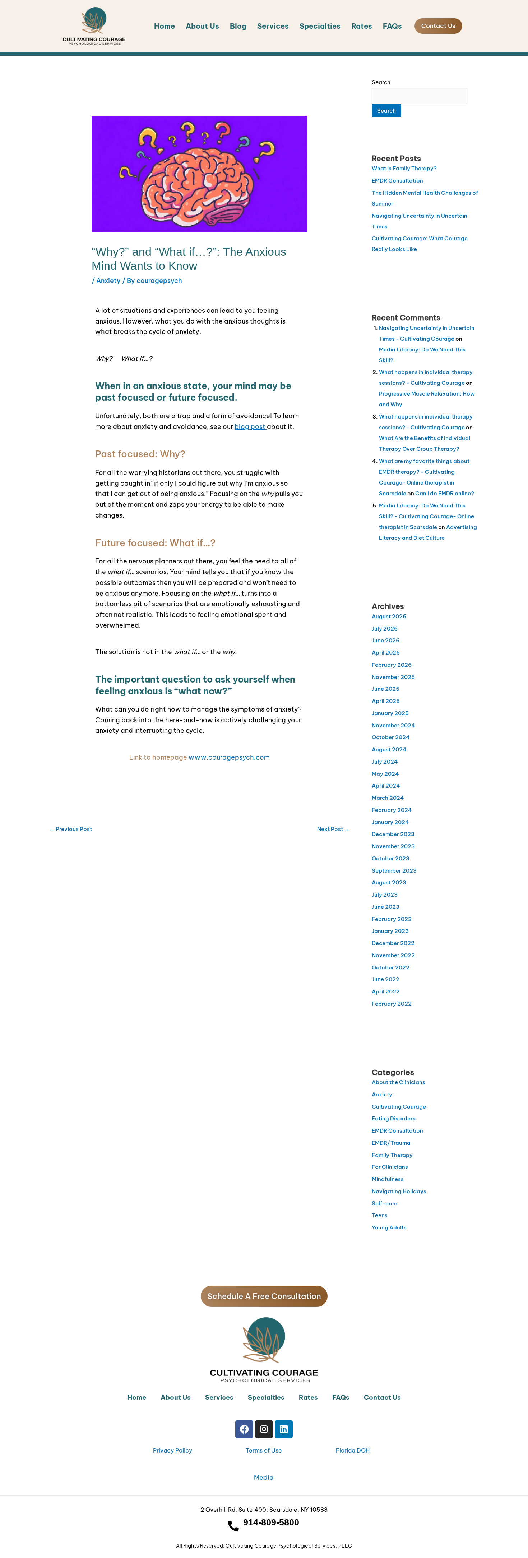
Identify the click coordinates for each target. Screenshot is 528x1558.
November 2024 (393, 725)
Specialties (320, 26)
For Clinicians (390, 1166)
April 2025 (386, 701)
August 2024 (389, 749)
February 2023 (392, 919)
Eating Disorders (394, 1118)
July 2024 (385, 761)
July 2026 (385, 628)
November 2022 (393, 955)
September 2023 (394, 870)
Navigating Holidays (399, 1191)
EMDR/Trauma (391, 1142)
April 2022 (386, 991)
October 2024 (391, 737)
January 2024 (390, 822)
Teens (380, 1215)
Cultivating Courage (399, 1106)
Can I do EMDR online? (444, 493)
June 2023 (385, 906)
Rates (361, 26)
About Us (202, 26)
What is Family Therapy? (404, 168)
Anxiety (108, 281)
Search (381, 82)
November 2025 (393, 677)
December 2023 (393, 834)
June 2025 (385, 688)
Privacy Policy (172, 1450)
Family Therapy (392, 1155)
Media (264, 1477)
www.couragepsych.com (229, 757)
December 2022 (393, 943)
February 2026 (392, 664)
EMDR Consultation (397, 180)
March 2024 (388, 797)
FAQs (392, 26)
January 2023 (390, 930)
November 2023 (393, 846)
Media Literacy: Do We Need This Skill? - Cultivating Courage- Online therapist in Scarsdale (426, 516)
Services (273, 26)
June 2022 (385, 979)
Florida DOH (353, 1450)
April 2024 (386, 785)
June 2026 (385, 640)
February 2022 (392, 1003)
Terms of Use (264, 1450)
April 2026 (386, 652)
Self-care (384, 1203)
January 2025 (390, 713)
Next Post (333, 829)
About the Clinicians (398, 1082)
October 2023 (390, 858)
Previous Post (70, 829)
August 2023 (389, 882)
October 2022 (390, 967)
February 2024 (392, 810)
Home (164, 26)
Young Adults (389, 1227)
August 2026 (389, 616)
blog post (251, 426)
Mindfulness (388, 1179)
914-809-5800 (271, 1522)
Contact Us (382, 1397)
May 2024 (385, 773)
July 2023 (385, 894)
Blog (238, 26)
